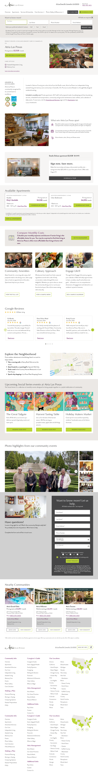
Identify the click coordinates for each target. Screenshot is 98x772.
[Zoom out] (91, 357)
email (81, 554)
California (52, 665)
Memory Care (9, 678)
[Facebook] (91, 647)
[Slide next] (91, 56)
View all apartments (13, 219)
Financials (30, 676)
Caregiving (30, 670)
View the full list (12, 294)
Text (37, 27)
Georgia (51, 705)
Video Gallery (31, 681)
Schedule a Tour (70, 178)
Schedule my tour (38, 205)
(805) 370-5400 (15, 616)
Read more (11, 338)
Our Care (7, 670)
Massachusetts (64, 665)
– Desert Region (53, 670)
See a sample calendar (75, 294)
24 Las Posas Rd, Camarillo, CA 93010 (67, 4)
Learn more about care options (12, 71)
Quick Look (12, 630)
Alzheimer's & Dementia (33, 678)
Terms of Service (26, 34)
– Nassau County (65, 683)
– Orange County (54, 673)
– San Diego (52, 688)
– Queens (63, 689)
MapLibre (76, 374)
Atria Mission (30, 692)
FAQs (6, 705)
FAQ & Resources (10, 747)
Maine (62, 662)
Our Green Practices (32, 694)
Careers (29, 710)
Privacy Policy (16, 34)
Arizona (51, 662)
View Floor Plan (22, 206)
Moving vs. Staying (10, 697)
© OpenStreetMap (86, 374)
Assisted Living (9, 676)
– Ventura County (54, 691)
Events (6, 681)
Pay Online (30, 707)
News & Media (31, 697)
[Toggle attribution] (91, 374)
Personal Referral (31, 700)
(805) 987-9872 (87, 5)
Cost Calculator (9, 686)
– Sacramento (53, 686)
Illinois (51, 707)
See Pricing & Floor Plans (15, 55)
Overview (7, 662)
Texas (61, 707)
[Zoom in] (91, 355)
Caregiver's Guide (32, 662)
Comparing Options (10, 700)
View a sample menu (43, 294)
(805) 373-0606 (45, 616)
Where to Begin (31, 684)
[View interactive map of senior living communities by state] (82, 664)
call (74, 554)
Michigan (63, 667)
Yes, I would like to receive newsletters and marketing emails (74, 557)
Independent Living (10, 673)
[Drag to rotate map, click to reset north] (91, 359)
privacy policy (61, 32)
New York (63, 676)
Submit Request (72, 561)
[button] (92, 18)
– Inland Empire (53, 667)
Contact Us (30, 713)
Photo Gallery (8, 684)
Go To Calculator (80, 238)
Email (43, 27)
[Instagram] (82, 672)
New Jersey (63, 673)
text (66, 554)
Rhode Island (64, 705)
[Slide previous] (52, 56)
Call (31, 27)
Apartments (71, 100)
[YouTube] (87, 672)
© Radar (80, 374)
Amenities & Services (10, 667)
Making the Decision (32, 673)
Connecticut (52, 699)
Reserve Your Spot (19, 430)
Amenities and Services (53, 100)
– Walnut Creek (53, 694)
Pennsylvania (63, 702)
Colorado (52, 697)
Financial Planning (10, 694)
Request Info (86, 27)
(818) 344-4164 (74, 616)
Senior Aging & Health (33, 665)
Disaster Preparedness (11, 702)
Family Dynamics (31, 667)
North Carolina (64, 699)
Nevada (62, 670)
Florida (51, 702)
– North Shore (64, 686)
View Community (25, 630)
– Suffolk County (65, 692)
